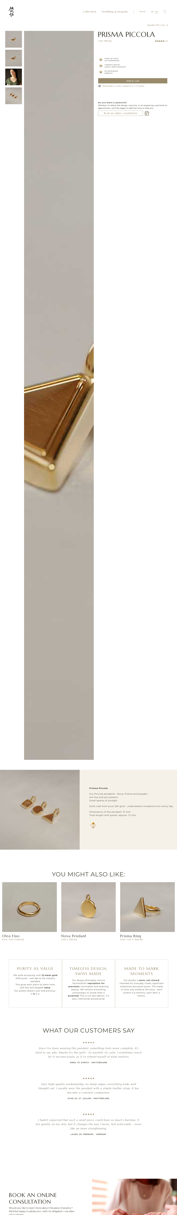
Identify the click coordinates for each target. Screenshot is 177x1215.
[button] (164, 11)
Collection (89, 11)
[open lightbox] (59, 395)
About (142, 11)
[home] (11, 12)
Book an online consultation (120, 113)
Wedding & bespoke (115, 11)
